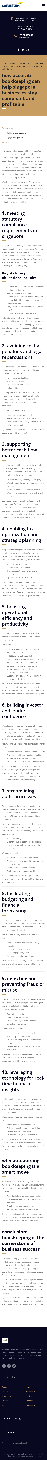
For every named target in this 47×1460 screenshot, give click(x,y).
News (28, 1387)
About (4, 1387)
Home (4, 63)
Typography (6, 1396)
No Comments (10, 142)
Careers (5, 1401)
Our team (29, 1401)
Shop (4, 1405)
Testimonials (30, 1391)
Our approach (31, 1405)
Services (29, 1396)
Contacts (5, 1391)
